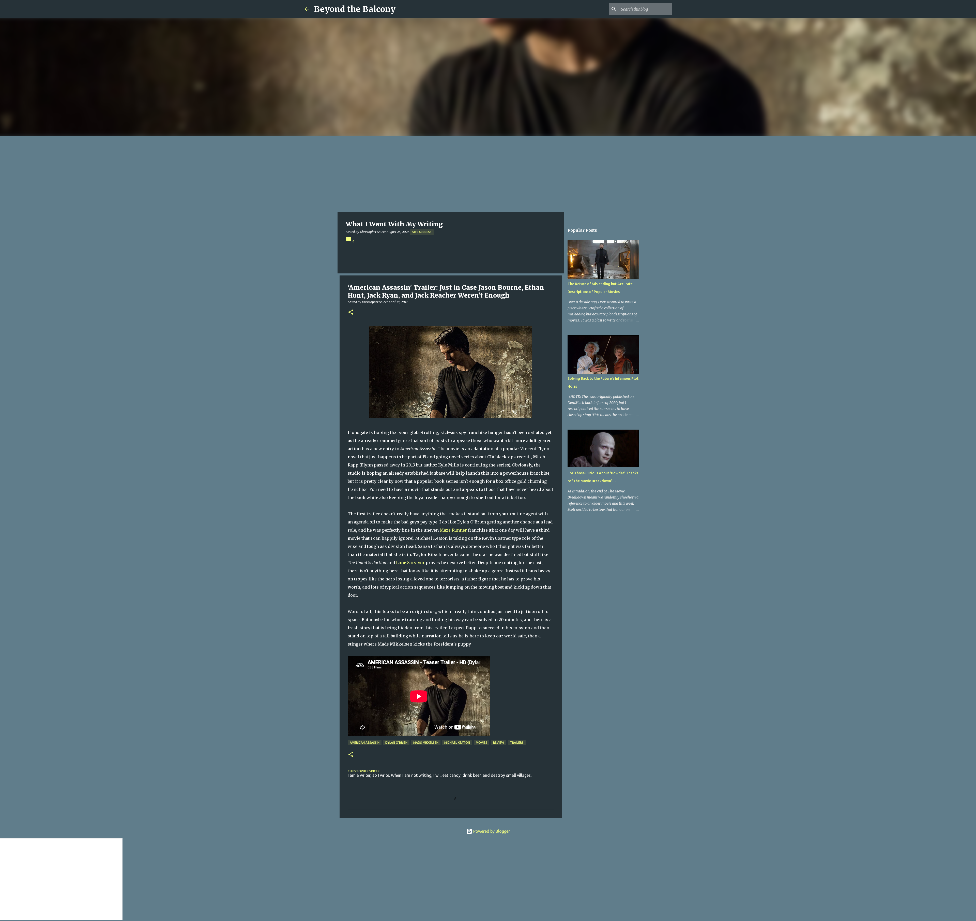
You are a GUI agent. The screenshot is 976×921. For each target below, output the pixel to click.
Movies (481, 742)
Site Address (422, 231)
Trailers (517, 742)
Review (498, 742)
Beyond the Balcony (354, 9)
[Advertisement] (488, 174)
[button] (351, 312)
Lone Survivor (410, 562)
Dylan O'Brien (396, 742)
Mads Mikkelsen (425, 742)
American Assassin (364, 742)
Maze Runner (453, 530)
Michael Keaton (457, 742)
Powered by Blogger (491, 831)
